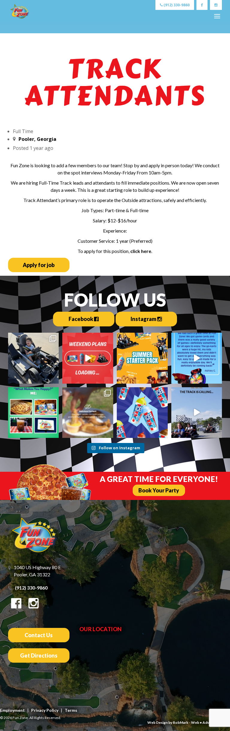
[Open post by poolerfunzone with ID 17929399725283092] (196, 412)
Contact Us (39, 635)
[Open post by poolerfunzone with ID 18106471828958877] (196, 358)
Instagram (144, 319)
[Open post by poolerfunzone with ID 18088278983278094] (142, 358)
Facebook (81, 319)
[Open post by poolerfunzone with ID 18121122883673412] (142, 412)
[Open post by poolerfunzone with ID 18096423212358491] (33, 358)
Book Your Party (158, 490)
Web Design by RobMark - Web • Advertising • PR (188, 722)
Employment (12, 710)
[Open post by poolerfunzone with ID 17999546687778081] (87, 358)
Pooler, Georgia (37, 139)
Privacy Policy (44, 710)
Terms (71, 710)
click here (140, 251)
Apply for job (39, 265)
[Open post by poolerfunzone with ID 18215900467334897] (87, 412)
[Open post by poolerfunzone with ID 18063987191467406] (33, 412)
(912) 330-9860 (176, 4)
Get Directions (39, 655)
